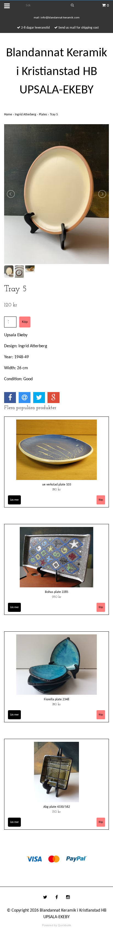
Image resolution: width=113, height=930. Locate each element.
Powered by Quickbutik (56, 925)
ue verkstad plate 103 (56, 484)
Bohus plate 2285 (56, 592)
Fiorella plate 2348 (56, 699)
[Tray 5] (56, 194)
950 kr (56, 597)
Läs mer (14, 499)
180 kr (56, 489)
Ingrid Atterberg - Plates (32, 114)
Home (9, 114)
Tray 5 (54, 114)
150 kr (56, 812)
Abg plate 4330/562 (56, 807)
